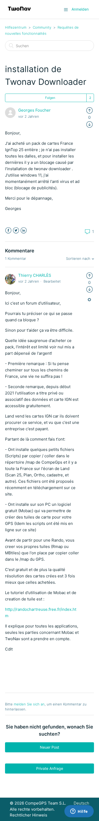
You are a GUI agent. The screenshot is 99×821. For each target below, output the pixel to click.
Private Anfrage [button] (49, 768)
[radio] (89, 110)
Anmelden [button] (80, 9)
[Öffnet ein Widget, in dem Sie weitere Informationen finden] (79, 811)
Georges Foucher (34, 110)
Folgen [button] (50, 98)
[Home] (19, 12)
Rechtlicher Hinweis (28, 815)
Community (42, 27)
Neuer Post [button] (49, 747)
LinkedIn (23, 230)
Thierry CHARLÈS (34, 275)
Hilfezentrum (15, 27)
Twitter (16, 230)
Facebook (8, 230)
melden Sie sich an (29, 704)
